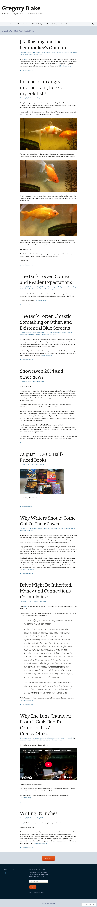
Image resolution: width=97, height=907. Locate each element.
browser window (49, 832)
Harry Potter (46, 52)
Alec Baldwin (70, 738)
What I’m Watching (22, 24)
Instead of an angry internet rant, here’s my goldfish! (41, 87)
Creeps (29, 740)
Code (11, 24)
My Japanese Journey (40, 738)
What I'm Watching (52, 738)
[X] (5, 872)
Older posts (48, 858)
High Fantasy (51, 287)
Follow (33, 887)
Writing (41, 54)
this (25, 59)
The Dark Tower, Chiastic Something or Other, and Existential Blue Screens (46, 322)
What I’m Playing (37, 24)
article (25, 606)
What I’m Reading (51, 24)
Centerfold (23, 740)
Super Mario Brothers (40, 334)
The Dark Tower (24, 289)
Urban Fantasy (49, 289)
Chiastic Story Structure (54, 332)
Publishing (35, 54)
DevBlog (37, 601)
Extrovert (55, 528)
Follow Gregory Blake (37, 869)
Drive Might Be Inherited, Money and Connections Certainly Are (46, 591)
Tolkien (42, 289)
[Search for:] (93, 24)
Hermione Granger (56, 52)
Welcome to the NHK (56, 740)
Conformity (48, 528)
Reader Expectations (62, 287)
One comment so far (27, 305)
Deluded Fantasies (37, 740)
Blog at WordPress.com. (48, 903)
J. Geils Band (46, 740)
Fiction (4, 24)
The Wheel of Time (34, 289)
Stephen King (72, 287)
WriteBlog (37, 52)
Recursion (23, 334)
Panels (66, 528)
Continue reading (66, 66)
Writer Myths (30, 530)
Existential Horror (67, 332)
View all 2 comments (27, 70)
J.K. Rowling (28, 54)
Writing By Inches (39, 813)
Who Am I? (64, 24)
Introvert (60, 528)
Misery (22, 823)
